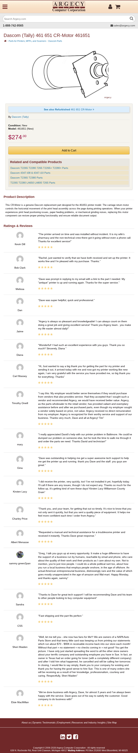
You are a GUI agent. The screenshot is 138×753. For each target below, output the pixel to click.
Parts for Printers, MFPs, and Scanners (27, 41)
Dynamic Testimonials (44, 722)
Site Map (112, 722)
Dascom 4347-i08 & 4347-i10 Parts (30, 172)
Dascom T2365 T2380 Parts (26, 177)
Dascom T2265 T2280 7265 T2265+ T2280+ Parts (39, 167)
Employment (63, 722)
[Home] (5, 41)
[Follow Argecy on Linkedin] (62, 737)
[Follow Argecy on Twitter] (69, 737)
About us (26, 722)
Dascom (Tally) (20, 116)
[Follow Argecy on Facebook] (75, 737)
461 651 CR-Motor (68, 109)
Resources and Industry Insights (89, 722)
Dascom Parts (55, 41)
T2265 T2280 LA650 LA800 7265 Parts (32, 182)
